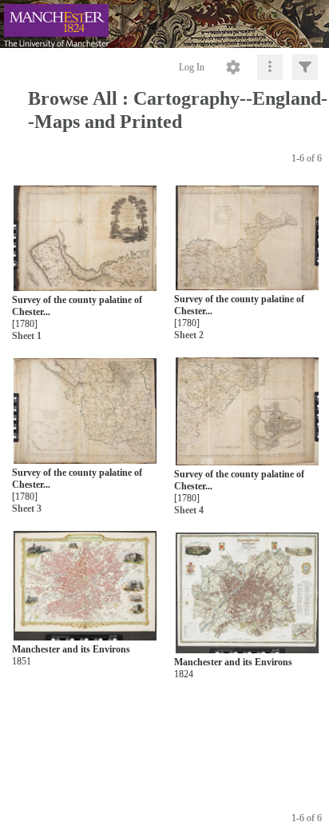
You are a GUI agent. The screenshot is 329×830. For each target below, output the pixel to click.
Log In (191, 67)
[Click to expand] (305, 67)
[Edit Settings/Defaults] (233, 67)
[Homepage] (164, 24)
